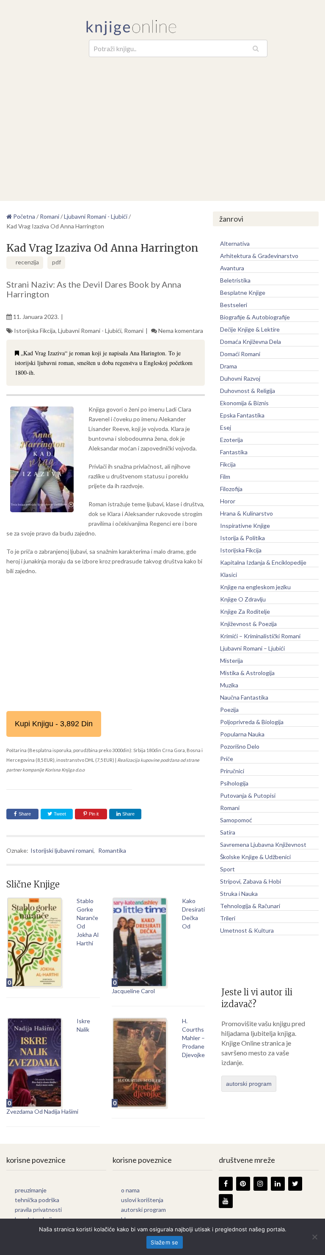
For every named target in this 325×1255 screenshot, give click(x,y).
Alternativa (235, 243)
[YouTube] (226, 1201)
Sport (227, 869)
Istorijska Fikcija (34, 330)
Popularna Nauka (242, 734)
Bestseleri (233, 304)
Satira (227, 832)
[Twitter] (295, 1184)
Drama (228, 366)
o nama (130, 1190)
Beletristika (235, 280)
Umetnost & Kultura (247, 930)
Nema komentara (180, 330)
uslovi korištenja (142, 1199)
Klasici (228, 574)
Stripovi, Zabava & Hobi (250, 881)
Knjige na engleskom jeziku (255, 586)
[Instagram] (260, 1184)
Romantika (112, 850)
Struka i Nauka (239, 893)
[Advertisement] (162, 120)
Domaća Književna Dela (250, 341)
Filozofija (231, 488)
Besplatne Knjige (242, 292)
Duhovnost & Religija (247, 390)
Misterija (231, 660)
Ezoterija (231, 439)
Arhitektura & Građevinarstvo (259, 255)
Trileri (227, 918)
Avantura (232, 268)
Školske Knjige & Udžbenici (255, 856)
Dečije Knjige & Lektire (250, 329)
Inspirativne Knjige (245, 525)
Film (225, 476)
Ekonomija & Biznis (244, 402)
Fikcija (228, 464)
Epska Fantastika (242, 415)
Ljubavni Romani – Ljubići (252, 648)
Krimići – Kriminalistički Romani (260, 636)
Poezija (229, 709)
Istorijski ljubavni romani (62, 850)
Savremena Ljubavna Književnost (263, 844)
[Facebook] (226, 1184)
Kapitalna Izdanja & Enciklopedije (263, 562)
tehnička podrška (37, 1199)
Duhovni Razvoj (240, 378)
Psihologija (234, 783)
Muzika (229, 685)
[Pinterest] (243, 1184)
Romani (133, 330)
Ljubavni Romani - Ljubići (89, 330)
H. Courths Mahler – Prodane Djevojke (193, 1037)
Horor (227, 501)
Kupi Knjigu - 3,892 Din (54, 723)
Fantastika (234, 452)
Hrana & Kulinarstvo (246, 513)
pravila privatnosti (38, 1209)
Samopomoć (236, 820)
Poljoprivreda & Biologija (252, 721)
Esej (225, 427)
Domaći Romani (240, 353)
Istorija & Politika (242, 537)
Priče (226, 758)
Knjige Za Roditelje (245, 611)
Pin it (94, 813)
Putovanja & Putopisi (247, 795)
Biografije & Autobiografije (255, 317)
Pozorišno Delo (239, 746)
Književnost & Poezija (248, 623)
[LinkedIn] (278, 1184)
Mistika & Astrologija (247, 672)
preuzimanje (31, 1190)
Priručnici (232, 770)
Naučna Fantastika (244, 697)
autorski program (249, 1083)
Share (25, 813)
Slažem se (164, 1242)
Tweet (59, 813)
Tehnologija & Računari (250, 905)
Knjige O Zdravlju (243, 599)
